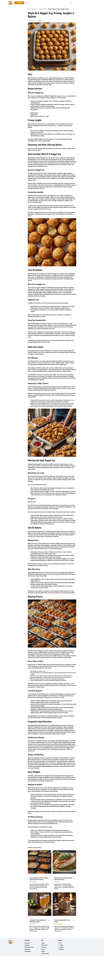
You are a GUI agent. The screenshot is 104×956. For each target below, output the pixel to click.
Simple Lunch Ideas (42, 9)
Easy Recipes (34, 9)
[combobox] (48, 3)
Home (29, 9)
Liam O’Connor (32, 20)
